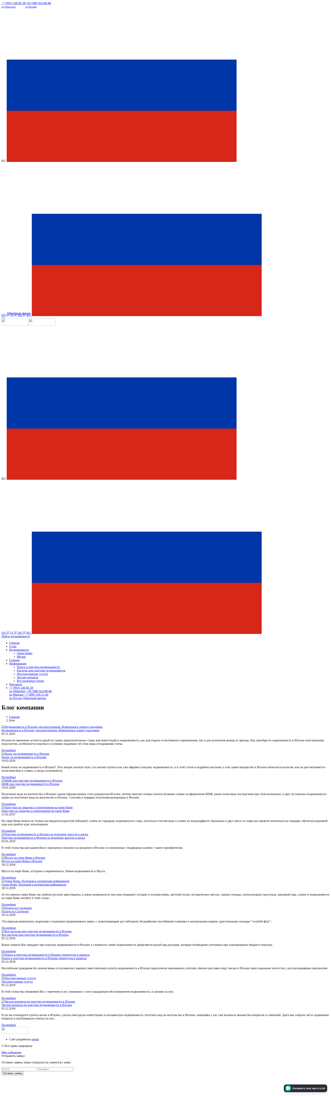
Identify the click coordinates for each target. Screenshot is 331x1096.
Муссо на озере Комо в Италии (22, 861)
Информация (17, 663)
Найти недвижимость (16, 636)
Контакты (15, 684)
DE (20, 315)
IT (12, 315)
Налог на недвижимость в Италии (24, 757)
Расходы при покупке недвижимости (41, 670)
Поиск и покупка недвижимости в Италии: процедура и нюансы (44, 958)
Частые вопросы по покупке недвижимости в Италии (37, 1005)
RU (29, 315)
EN (4, 315)
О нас (13, 646)
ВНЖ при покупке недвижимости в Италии (30, 784)
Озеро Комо (24, 653)
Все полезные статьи (30, 680)
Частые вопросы (27, 677)
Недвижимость (19, 649)
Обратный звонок (19, 313)
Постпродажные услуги (32, 674)
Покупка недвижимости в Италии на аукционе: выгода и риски (43, 837)
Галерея (14, 660)
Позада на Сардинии (15, 911)
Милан (21, 656)
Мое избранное (11, 1052)
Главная (14, 642)
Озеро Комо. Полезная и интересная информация (34, 884)
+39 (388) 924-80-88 (38, 5)
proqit (35, 1039)
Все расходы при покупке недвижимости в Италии (35, 934)
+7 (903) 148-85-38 (13, 5)
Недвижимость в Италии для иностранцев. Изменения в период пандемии (50, 730)
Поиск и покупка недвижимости (38, 667)
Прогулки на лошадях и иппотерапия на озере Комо (36, 811)
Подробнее (9, 750)
